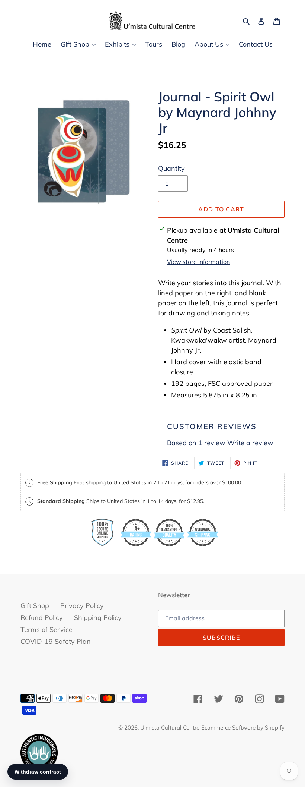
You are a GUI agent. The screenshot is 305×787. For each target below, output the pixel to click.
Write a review (250, 442)
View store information (198, 261)
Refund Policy (41, 617)
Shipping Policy (98, 617)
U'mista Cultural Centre (169, 727)
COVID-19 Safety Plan (55, 641)
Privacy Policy (82, 605)
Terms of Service (46, 629)
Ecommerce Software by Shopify (243, 727)
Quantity (171, 168)
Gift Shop (34, 605)
